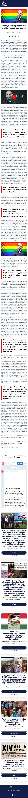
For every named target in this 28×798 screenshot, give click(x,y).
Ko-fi (10, 81)
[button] (10, 36)
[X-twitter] (15, 795)
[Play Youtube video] (14, 97)
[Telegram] (12, 795)
